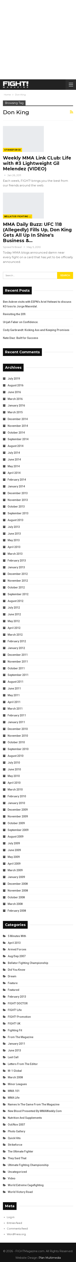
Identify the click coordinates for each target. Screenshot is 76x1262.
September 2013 (18, 513)
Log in (10, 1217)
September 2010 (18, 749)
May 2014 (14, 466)
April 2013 (14, 547)
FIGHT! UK (14, 1023)
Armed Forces (17, 949)
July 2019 (14, 378)
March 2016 (15, 398)
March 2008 (15, 903)
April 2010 (14, 782)
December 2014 (18, 419)
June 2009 (14, 850)
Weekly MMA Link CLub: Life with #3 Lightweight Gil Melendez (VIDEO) (37, 163)
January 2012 (16, 648)
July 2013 (14, 526)
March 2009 (15, 870)
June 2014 (14, 459)
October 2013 (16, 506)
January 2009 (16, 877)
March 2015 (15, 412)
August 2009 (15, 836)
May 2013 (14, 540)
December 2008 (18, 883)
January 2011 (16, 722)
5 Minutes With (17, 936)
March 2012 (15, 634)
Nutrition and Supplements (25, 1117)
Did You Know (16, 969)
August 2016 (15, 385)
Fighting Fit (15, 1030)
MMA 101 (13, 1090)
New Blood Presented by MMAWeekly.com (35, 1111)
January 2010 (16, 803)
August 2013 (15, 520)
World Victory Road (20, 1191)
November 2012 (18, 580)
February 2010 (17, 796)
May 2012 (14, 621)
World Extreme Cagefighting (26, 1185)
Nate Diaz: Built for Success (20, 338)
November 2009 (18, 816)
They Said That (17, 1158)
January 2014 (16, 486)
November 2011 (18, 661)
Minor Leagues (17, 1084)
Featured (13, 989)
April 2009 (14, 863)
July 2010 (14, 762)
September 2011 (18, 674)
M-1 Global (15, 1070)
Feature (13, 983)
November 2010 (18, 735)
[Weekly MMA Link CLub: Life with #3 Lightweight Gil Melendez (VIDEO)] (23, 139)
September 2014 (18, 439)
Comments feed (17, 1228)
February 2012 (17, 641)
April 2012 (14, 627)
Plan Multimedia (50, 1257)
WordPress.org (16, 1234)
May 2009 (14, 856)
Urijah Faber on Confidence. (20, 322)
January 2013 (16, 567)
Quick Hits (14, 1138)
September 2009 (18, 830)
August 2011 (15, 681)
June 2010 (14, 769)
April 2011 (14, 702)
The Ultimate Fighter (20, 1151)
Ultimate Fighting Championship (28, 1165)
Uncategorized (17, 1171)
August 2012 (15, 601)
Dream (12, 976)
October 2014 (16, 432)
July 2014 (14, 452)
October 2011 (16, 668)
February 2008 (17, 910)
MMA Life (13, 1097)
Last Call (13, 1057)
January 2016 (16, 405)
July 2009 (14, 843)
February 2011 (17, 715)
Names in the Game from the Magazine (33, 1104)
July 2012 (14, 607)
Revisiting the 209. (14, 314)
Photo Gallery (16, 1131)
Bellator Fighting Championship (18, 216)
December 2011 (18, 654)
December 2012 (18, 573)
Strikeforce (12, 150)
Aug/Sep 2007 (17, 956)
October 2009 (16, 823)
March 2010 (15, 789)
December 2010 (18, 728)
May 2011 (14, 695)
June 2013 (14, 533)
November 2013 (18, 500)
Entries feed (14, 1222)
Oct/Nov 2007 (16, 1124)
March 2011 (15, 708)
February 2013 (17, 560)
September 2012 (18, 594)
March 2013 (15, 553)
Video (11, 1178)
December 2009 (18, 809)
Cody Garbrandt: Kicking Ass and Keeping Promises (36, 330)
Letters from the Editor (23, 1064)
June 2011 (14, 688)
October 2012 (16, 587)
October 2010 (16, 742)
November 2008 (18, 890)
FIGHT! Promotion (19, 1016)
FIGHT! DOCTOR (18, 1003)
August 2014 (15, 446)
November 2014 (18, 425)
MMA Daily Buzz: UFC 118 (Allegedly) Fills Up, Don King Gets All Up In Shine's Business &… (37, 232)
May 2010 (14, 776)
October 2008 (16, 897)
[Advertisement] (38, 39)
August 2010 (15, 755)
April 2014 (14, 472)
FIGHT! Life (15, 1010)
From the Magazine (20, 1037)
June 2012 (14, 614)
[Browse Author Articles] (5, 175)
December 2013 (18, 493)
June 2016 (14, 392)
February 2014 (17, 479)
